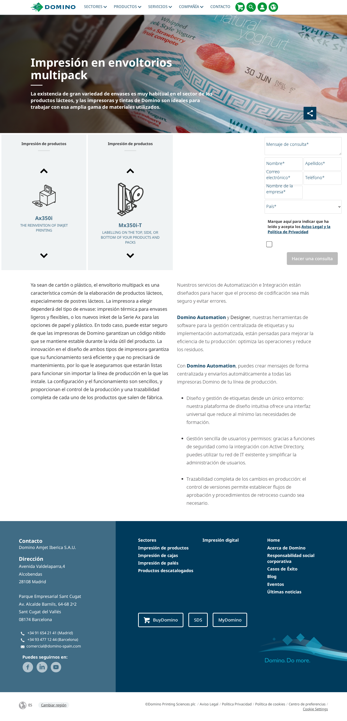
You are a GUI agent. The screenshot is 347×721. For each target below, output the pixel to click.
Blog (271, 576)
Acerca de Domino (286, 548)
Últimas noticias (284, 592)
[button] (44, 171)
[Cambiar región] (273, 7)
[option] (44, 213)
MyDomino (229, 620)
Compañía (189, 6)
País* (271, 206)
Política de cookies (270, 704)
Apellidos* (315, 163)
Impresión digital (221, 540)
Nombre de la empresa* (279, 188)
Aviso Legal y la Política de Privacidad (299, 229)
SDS (198, 620)
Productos (126, 6)
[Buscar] (251, 7)
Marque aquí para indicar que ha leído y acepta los (299, 227)
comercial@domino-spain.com (53, 646)
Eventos (275, 584)
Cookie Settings (315, 709)
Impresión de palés (158, 563)
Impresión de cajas (158, 555)
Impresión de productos (163, 548)
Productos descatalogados (165, 570)
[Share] (310, 113)
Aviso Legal (209, 704)
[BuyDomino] (240, 7)
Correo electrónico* (278, 174)
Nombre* (275, 163)
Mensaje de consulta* (287, 144)
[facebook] (27, 667)
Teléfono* (315, 177)
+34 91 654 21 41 (42, 632)
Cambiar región (53, 705)
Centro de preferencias (307, 704)
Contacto (220, 6)
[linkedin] (42, 667)
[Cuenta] (262, 7)
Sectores (93, 6)
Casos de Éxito (282, 569)
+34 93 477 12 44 (42, 639)
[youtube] (56, 667)
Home (273, 540)
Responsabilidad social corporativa (290, 558)
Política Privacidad (237, 704)
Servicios (158, 6)
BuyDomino (165, 620)
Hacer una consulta (312, 258)
